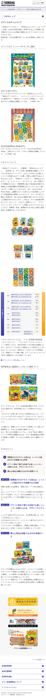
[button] (23, 16)
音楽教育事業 (11, 9)
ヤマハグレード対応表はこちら (14, 360)
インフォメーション (9, 687)
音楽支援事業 (7, 671)
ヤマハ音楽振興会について (12, 682)
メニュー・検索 (39, 2)
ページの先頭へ (37, 660)
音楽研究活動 (7, 677)
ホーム (3, 9)
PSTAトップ (20, 9)
